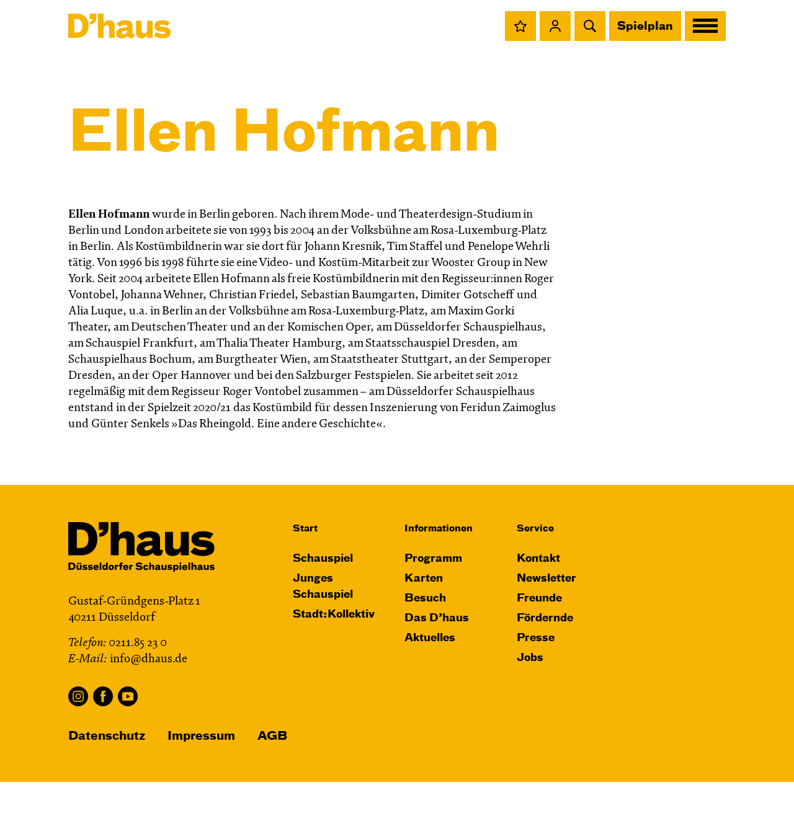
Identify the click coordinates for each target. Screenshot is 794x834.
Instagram (78, 696)
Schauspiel (323, 559)
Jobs (530, 658)
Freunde (539, 598)
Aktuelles (429, 638)
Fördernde (545, 618)
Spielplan (645, 26)
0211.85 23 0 (138, 643)
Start (305, 528)
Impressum (201, 736)
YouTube (128, 696)
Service (535, 528)
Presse (536, 638)
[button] (520, 26)
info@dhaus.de (148, 659)
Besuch (425, 598)
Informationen (438, 528)
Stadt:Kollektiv (334, 615)
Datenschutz (106, 736)
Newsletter (546, 579)
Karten (423, 579)
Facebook (103, 696)
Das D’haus (436, 618)
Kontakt (538, 559)
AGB (272, 736)
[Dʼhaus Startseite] (119, 26)
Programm (433, 559)
